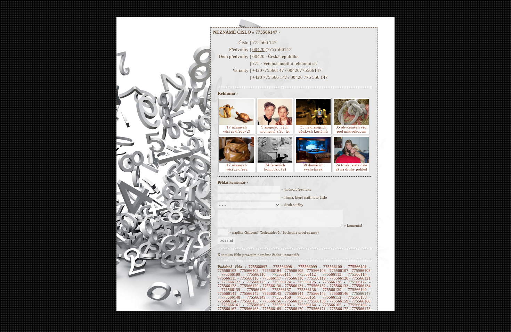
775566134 (361, 286)
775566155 (249, 301)
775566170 (294, 309)
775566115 (227, 278)
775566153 (357, 297)
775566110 (256, 274)
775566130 (271, 286)
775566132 (316, 286)
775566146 (339, 294)
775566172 (339, 309)
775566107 (339, 271)
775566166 (357, 305)
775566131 (294, 286)
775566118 (294, 278)
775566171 (316, 309)
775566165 (332, 305)
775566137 (281, 290)
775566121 (361, 278)
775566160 (361, 301)
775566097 (258, 267)
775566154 (227, 301)
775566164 (306, 305)
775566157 (294, 301)
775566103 (249, 271)
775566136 (256, 290)
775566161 (230, 305)
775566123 (256, 282)
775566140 (357, 290)
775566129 (249, 286)
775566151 (306, 297)
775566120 (339, 278)
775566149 (256, 297)
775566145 (316, 294)
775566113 (332, 274)
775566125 (306, 282)
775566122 (230, 282)
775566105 (294, 271)
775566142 (249, 294)
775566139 (332, 290)
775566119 (316, 278)
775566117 (271, 278)
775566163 (281, 305)
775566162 (256, 305)
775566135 (230, 290)
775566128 (227, 286)
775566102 (227, 271)
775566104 (271, 271)
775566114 (357, 274)
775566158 (316, 301)
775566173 (361, 309)
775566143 (271, 294)
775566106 (316, 271)
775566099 (307, 267)
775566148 (230, 297)
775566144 (294, 294)
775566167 (227, 309)
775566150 (281, 297)
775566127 (357, 282)
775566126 (332, 282)
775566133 (339, 286)
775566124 (281, 282)
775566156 (271, 301)
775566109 (230, 274)
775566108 (361, 271)
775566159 (339, 301)
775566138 (306, 290)
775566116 (249, 278)
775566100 (332, 267)
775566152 (332, 297)
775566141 (227, 294)
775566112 (306, 274)
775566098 (282, 267)
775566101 (357, 267)
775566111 (281, 274)
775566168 (249, 309)
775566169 (271, 309)
